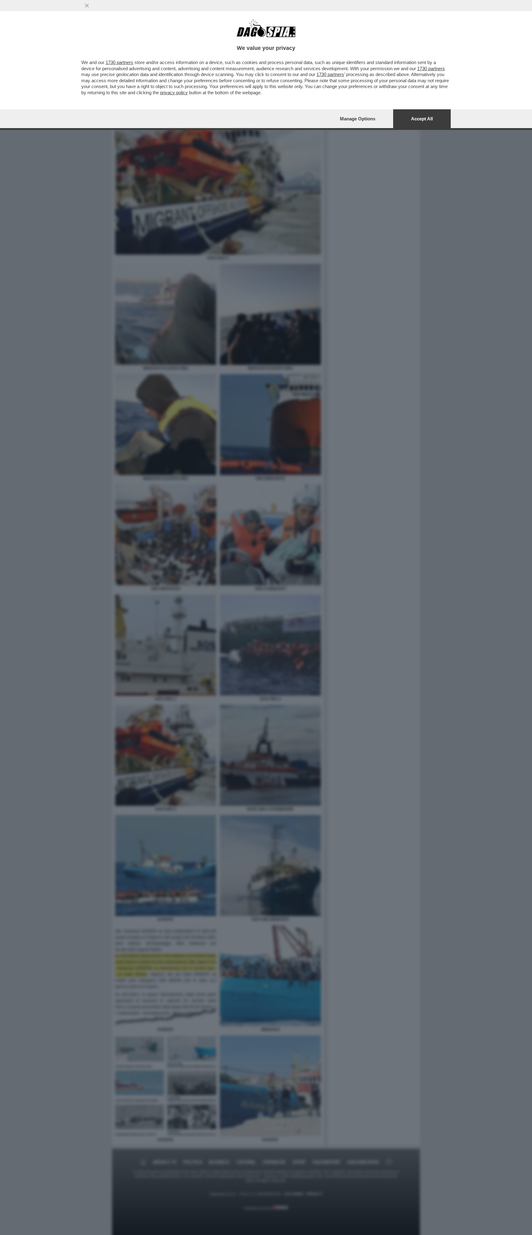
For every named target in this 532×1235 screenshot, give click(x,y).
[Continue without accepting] (86, 5)
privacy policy (174, 92)
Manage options (357, 118)
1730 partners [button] (119, 62)
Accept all (422, 118)
